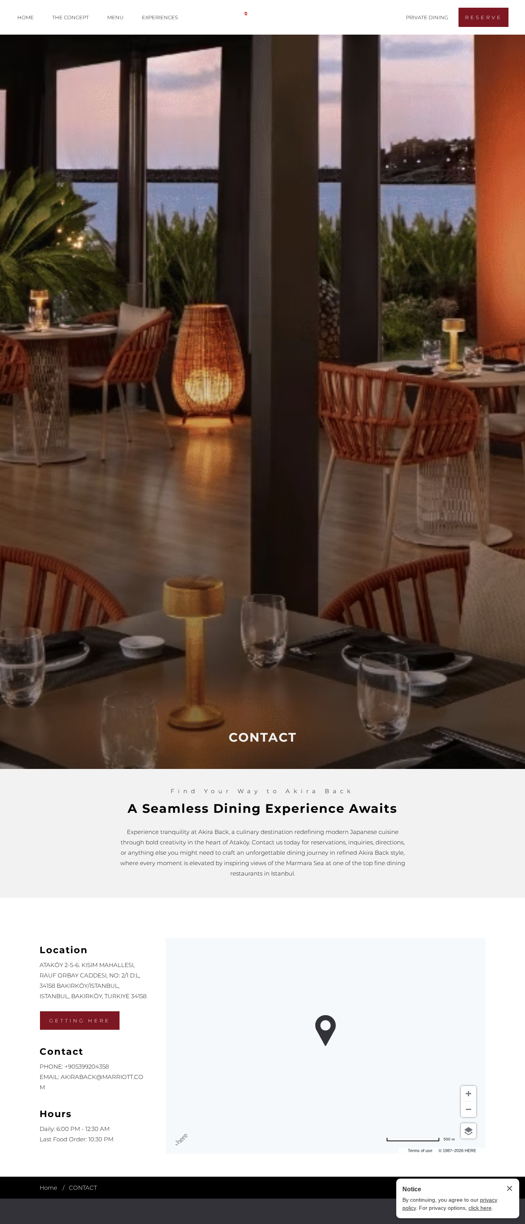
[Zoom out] (468, 1109)
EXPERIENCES (160, 17)
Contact (61, 1051)
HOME (25, 17)
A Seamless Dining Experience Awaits (262, 808)
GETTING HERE (79, 1020)
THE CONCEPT (70, 17)
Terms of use (420, 1150)
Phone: (51, 1066)
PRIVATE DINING (427, 17)
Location (64, 950)
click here (480, 1208)
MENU (115, 17)
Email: (49, 1077)
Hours (56, 1113)
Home (48, 1187)
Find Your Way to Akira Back (262, 791)
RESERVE (483, 17)
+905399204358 (87, 1066)
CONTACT (263, 737)
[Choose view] (468, 1131)
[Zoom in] (468, 1093)
